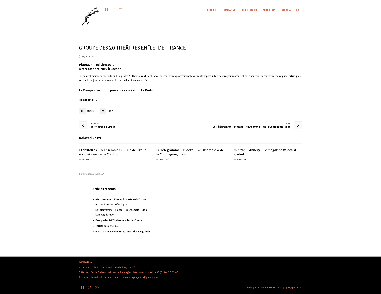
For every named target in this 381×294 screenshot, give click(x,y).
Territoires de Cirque (107, 225)
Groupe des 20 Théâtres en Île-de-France (118, 220)
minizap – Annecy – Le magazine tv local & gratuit (122, 231)
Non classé (91, 111)
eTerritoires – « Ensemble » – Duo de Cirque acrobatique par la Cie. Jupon (120, 202)
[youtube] (120, 9)
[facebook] (106, 9)
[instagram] (113, 9)
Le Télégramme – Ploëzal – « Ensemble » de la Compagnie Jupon (121, 212)
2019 (111, 111)
